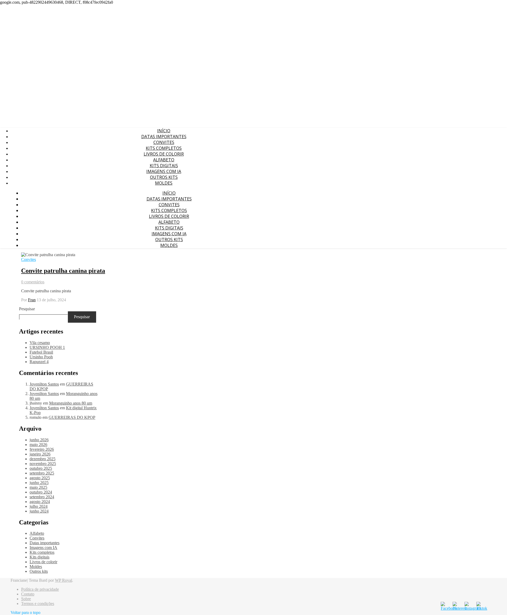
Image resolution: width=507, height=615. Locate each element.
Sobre (26, 599)
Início (163, 131)
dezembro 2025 (42, 459)
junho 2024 (39, 511)
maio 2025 (38, 487)
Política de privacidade (40, 589)
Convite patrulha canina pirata (63, 270)
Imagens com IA (163, 171)
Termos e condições (37, 603)
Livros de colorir (164, 154)
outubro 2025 (41, 468)
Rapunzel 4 (39, 361)
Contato (27, 594)
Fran (32, 300)
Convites (163, 142)
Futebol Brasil (41, 352)
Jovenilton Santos (44, 384)
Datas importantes (163, 136)
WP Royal (63, 580)
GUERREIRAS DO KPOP (72, 417)
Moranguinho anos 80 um (70, 403)
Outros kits (164, 177)
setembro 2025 (42, 473)
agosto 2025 (40, 478)
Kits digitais (164, 165)
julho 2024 (39, 506)
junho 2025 (39, 482)
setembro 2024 (42, 497)
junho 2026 (39, 440)
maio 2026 (38, 444)
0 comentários (32, 282)
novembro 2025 (43, 463)
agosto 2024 (40, 501)
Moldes (163, 183)
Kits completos (164, 148)
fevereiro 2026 (42, 449)
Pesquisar (27, 309)
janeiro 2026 (40, 454)
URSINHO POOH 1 (47, 347)
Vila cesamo (40, 342)
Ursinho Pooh (41, 357)
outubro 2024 (41, 492)
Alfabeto (163, 160)
